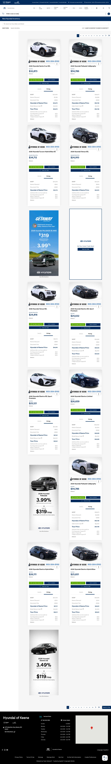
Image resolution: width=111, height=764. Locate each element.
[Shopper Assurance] (6, 723)
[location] (68, 2)
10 (102, 35)
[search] (109, 8)
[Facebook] (2, 750)
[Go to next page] (105, 35)
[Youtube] (7, 750)
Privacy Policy (19, 757)
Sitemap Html (51, 757)
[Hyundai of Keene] (9, 8)
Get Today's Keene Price (37, 79)
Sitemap (40, 757)
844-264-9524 (46, 720)
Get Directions (9, 732)
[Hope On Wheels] (14, 723)
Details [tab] (39, 89)
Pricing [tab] (48, 89)
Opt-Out (61, 757)
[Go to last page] (109, 35)
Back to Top (106, 707)
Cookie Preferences (90, 757)
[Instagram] (5, 750)
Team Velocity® (47, 761)
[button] (57, 64)
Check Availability (51, 79)
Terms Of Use (30, 757)
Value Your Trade (45, 83)
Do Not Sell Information (74, 757)
